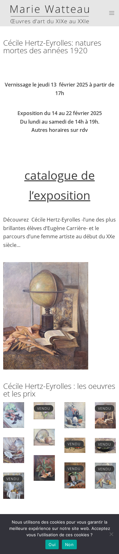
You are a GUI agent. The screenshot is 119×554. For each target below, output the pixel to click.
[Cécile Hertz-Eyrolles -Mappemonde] (105, 414)
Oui (52, 544)
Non (69, 544)
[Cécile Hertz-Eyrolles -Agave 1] (74, 475)
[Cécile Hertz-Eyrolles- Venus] (13, 485)
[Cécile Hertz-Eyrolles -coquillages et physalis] (74, 414)
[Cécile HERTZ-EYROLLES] (44, 436)
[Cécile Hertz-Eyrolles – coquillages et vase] (13, 449)
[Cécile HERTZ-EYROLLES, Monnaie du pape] (105, 475)
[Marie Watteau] (47, 12)
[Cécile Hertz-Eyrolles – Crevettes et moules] (13, 414)
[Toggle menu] (111, 13)
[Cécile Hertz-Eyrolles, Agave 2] (44, 467)
